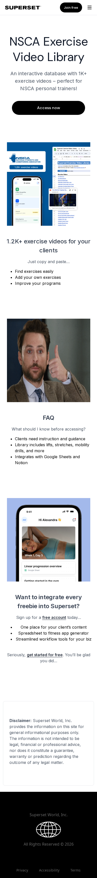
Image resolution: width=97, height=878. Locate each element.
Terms (75, 870)
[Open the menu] (89, 7)
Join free (71, 7)
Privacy (22, 870)
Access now (48, 107)
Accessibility (49, 870)
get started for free (45, 654)
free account (54, 617)
